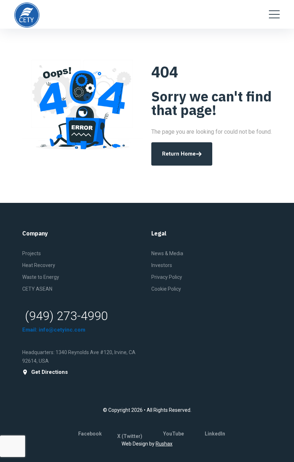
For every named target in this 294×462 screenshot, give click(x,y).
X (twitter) (129, 436)
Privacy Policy (166, 277)
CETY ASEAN (37, 289)
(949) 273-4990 (66, 316)
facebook (90, 434)
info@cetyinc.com (62, 330)
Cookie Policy (166, 289)
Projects (31, 253)
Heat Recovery (38, 265)
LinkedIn (215, 434)
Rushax (164, 444)
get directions (49, 372)
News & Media (167, 253)
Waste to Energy (40, 277)
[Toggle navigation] (274, 14)
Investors (161, 265)
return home (179, 154)
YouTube (173, 434)
